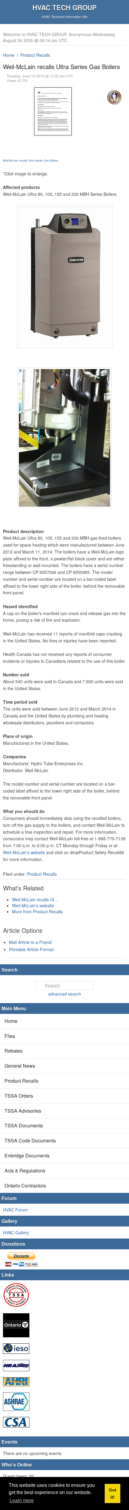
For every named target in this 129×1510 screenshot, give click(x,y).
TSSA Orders (18, 1095)
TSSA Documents (23, 1125)
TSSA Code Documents (30, 1140)
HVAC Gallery (16, 1233)
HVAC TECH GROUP (64, 7)
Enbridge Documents (27, 1155)
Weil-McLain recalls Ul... (35, 899)
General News (19, 1065)
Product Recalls (35, 55)
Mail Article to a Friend (30, 942)
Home (8, 55)
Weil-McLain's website (24, 852)
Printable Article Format (31, 949)
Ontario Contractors (25, 1185)
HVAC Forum (15, 1210)
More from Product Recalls (37, 911)
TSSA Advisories (22, 1110)
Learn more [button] (22, 1500)
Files (9, 1035)
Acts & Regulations (24, 1170)
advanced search (64, 994)
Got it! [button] (112, 1493)
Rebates (13, 1050)
